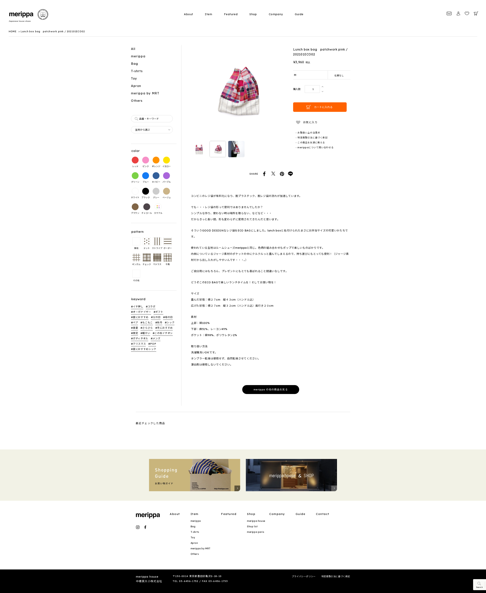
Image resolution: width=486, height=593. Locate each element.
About (188, 14)
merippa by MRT (145, 93)
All (133, 49)
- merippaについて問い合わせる (315, 147)
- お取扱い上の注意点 (308, 132)
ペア (135, 322)
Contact (322, 514)
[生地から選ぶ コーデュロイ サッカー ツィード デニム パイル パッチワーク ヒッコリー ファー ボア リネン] (152, 129)
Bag (134, 64)
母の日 (169, 317)
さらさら (147, 327)
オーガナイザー (142, 311)
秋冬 (159, 322)
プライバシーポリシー (304, 576)
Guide (299, 14)
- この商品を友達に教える (310, 142)
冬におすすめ (165, 327)
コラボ (151, 306)
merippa (138, 56)
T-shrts (137, 71)
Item (208, 14)
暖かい (146, 333)
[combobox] (152, 118)
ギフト (159, 311)
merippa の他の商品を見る (271, 389)
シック (170, 322)
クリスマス (139, 343)
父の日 (157, 317)
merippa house (256, 521)
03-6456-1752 (188, 581)
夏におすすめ (140, 317)
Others (137, 101)
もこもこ (147, 322)
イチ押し (138, 306)
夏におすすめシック (144, 349)
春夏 (135, 327)
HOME (13, 31)
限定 (135, 333)
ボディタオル (140, 338)
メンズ (156, 338)
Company (276, 14)
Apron (136, 86)
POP (153, 343)
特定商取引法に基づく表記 (335, 576)
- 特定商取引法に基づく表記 (312, 137)
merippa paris (255, 532)
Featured (231, 14)
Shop (253, 14)
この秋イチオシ (164, 333)
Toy (134, 78)
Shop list (252, 526)
